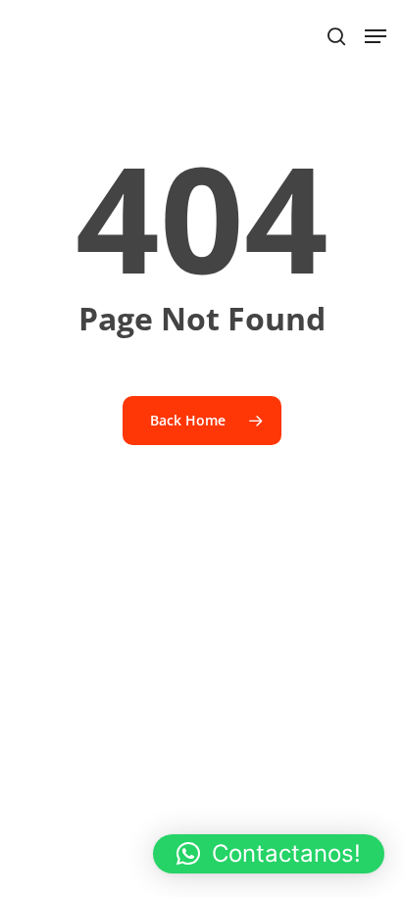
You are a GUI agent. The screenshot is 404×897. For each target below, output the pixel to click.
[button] (268, 853)
